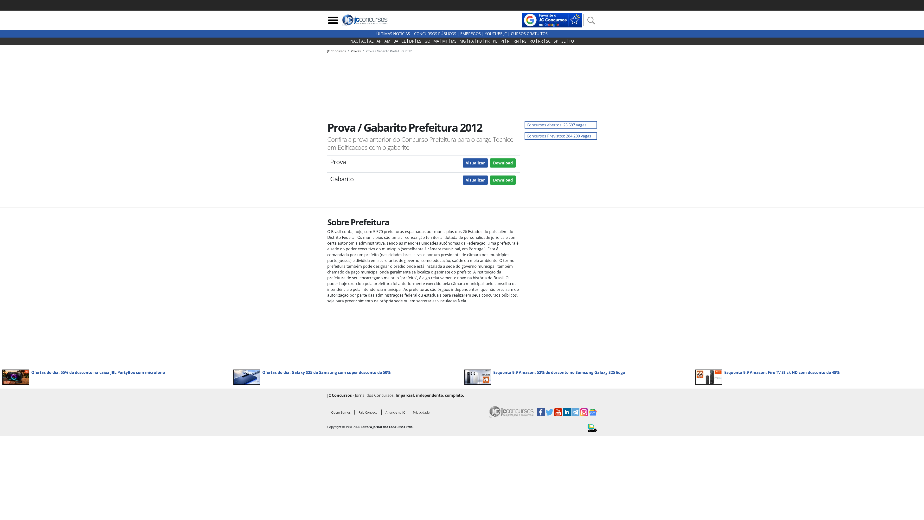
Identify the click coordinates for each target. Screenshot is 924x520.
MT (445, 41)
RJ (508, 41)
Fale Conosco (368, 412)
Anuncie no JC (395, 412)
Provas (356, 51)
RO (532, 41)
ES (419, 41)
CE (403, 41)
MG (463, 41)
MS (453, 41)
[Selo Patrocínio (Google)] (552, 19)
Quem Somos (341, 412)
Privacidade (421, 412)
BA (395, 41)
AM (387, 41)
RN (516, 41)
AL (371, 41)
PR (487, 41)
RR (540, 41)
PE (495, 41)
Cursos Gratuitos (529, 33)
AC (363, 41)
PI (502, 41)
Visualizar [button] (475, 163)
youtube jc (496, 33)
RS (524, 41)
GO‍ (427, 41)
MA (436, 41)
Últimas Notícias (393, 33)
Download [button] (503, 163)
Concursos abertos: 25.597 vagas (556, 125)
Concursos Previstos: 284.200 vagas (559, 136)
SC (548, 41)
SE (563, 41)
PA (471, 41)
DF (411, 41)
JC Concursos (336, 51)
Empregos (470, 33)
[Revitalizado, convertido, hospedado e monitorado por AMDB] (592, 427)
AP (379, 41)
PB (479, 41)
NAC (354, 41)
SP (556, 41)
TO (571, 41)
